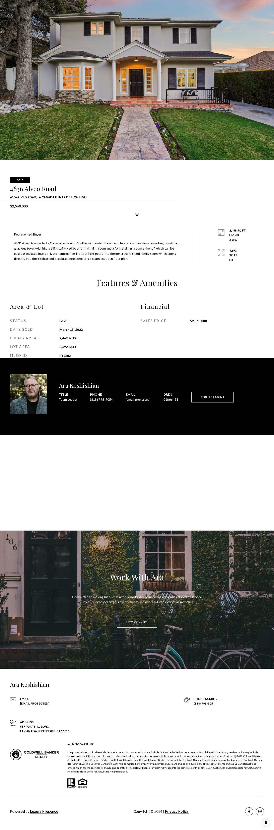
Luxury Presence (44, 811)
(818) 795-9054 (101, 399)
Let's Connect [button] (137, 622)
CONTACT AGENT (212, 397)
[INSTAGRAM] (260, 811)
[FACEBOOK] (249, 811)
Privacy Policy (177, 811)
